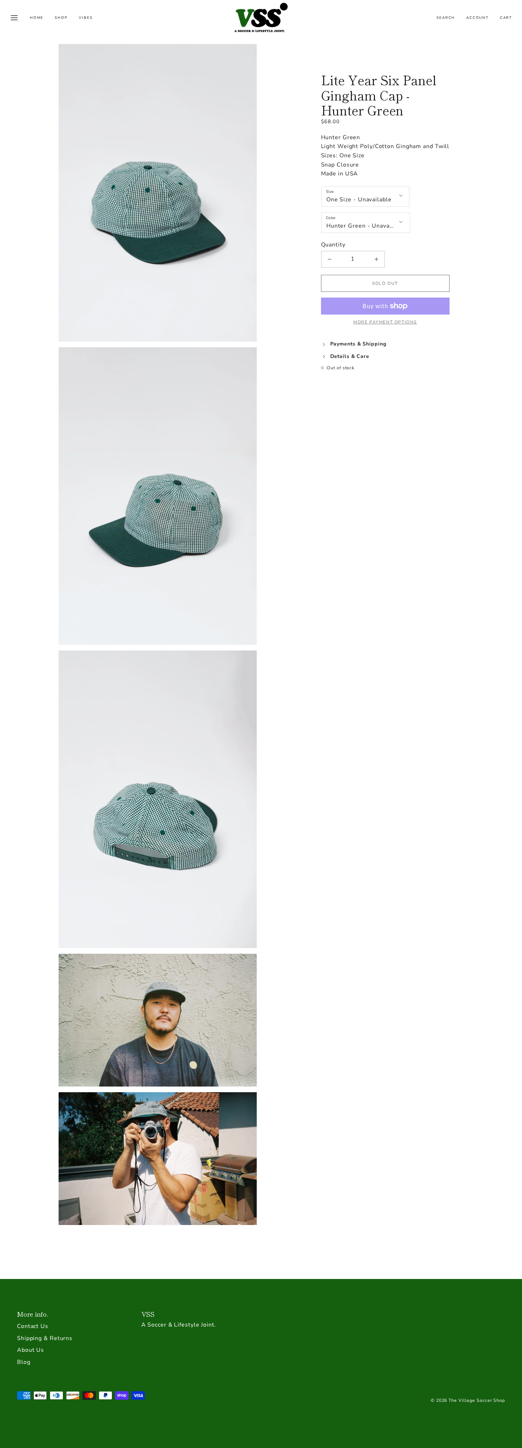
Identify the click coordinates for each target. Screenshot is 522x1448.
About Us (30, 1350)
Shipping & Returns (44, 1338)
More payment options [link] (385, 322)
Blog (24, 1362)
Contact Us (32, 1326)
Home (36, 17)
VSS (148, 1313)
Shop (61, 17)
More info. (32, 1313)
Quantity (333, 245)
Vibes (85, 17)
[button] (14, 17)
